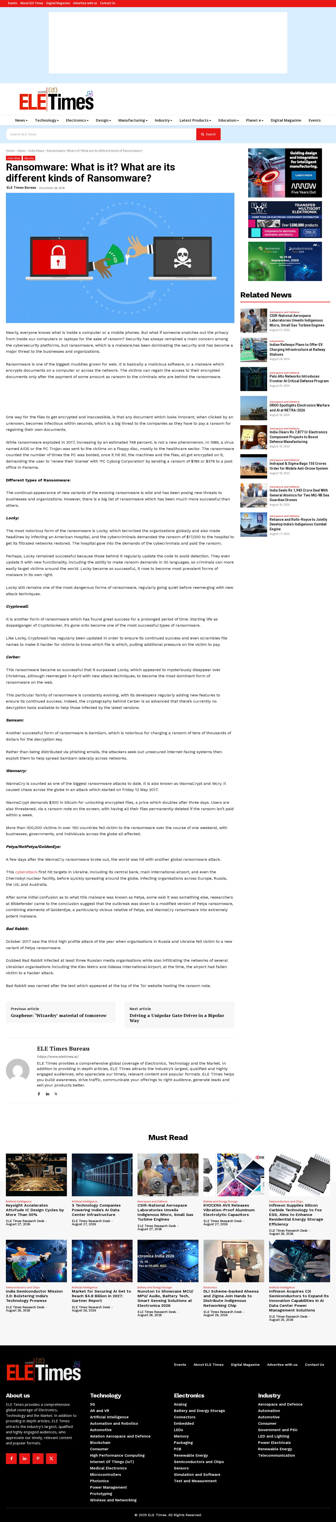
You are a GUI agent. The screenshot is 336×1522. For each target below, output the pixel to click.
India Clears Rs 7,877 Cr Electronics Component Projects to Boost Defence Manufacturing (298, 437)
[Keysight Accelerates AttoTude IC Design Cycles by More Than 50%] (36, 1175)
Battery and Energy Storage (220, 1201)
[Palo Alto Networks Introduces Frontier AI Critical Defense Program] (253, 379)
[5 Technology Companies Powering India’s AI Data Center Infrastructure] (102, 1175)
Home (10, 151)
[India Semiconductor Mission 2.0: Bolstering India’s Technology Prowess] (36, 1261)
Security (29, 158)
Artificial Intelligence (18, 1201)
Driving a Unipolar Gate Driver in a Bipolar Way (177, 1018)
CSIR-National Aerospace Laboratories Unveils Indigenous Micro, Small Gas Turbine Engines (297, 320)
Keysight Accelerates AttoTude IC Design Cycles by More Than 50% (35, 1210)
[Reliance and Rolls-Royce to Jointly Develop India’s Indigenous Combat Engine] (253, 524)
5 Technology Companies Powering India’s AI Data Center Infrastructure (96, 1210)
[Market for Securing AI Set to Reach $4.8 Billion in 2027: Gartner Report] (102, 1261)
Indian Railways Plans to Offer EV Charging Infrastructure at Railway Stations (297, 349)
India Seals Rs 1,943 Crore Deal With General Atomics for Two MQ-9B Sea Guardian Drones (299, 495)
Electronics (210, 1287)
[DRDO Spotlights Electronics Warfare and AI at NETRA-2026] (253, 408)
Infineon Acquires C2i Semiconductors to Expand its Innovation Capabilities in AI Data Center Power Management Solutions (299, 1300)
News (21, 151)
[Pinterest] (37, 1458)
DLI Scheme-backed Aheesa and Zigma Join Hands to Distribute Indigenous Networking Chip (231, 1298)
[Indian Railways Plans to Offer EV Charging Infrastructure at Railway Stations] (253, 350)
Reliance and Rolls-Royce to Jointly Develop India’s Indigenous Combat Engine (298, 524)
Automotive (277, 341)
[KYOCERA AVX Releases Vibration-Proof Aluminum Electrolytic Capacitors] (233, 1175)
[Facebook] (39, 1093)
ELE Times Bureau (21, 187)
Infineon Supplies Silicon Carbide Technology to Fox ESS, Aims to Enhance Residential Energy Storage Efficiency (296, 1214)
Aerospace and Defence (284, 312)
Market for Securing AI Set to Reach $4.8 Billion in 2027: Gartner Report (101, 1296)
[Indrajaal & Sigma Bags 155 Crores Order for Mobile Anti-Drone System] (253, 466)
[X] (56, 1093)
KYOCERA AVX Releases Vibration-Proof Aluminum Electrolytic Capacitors (229, 1210)
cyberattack (26, 872)
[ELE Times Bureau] (18, 1070)
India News (36, 151)
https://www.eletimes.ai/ (57, 1056)
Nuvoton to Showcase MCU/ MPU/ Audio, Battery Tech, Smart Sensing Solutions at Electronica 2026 (165, 1298)
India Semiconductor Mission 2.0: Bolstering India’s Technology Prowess (34, 1296)
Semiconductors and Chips (286, 1201)
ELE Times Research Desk (25, 1221)
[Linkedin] (47, 1093)
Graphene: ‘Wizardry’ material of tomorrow (59, 1015)
